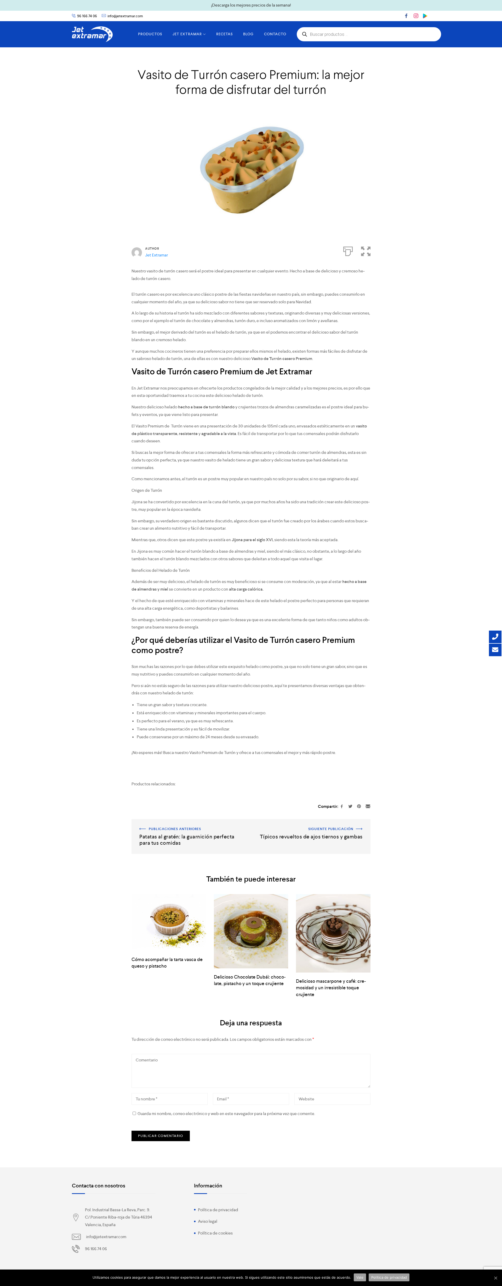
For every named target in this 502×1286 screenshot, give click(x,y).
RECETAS (224, 34)
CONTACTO (275, 34)
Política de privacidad (218, 1210)
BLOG (248, 34)
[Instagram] (416, 16)
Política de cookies (215, 1233)
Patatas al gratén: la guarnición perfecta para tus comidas (183, 822)
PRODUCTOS (150, 34)
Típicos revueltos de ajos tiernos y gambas (332, 822)
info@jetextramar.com (125, 16)
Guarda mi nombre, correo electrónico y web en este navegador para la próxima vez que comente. (226, 1113)
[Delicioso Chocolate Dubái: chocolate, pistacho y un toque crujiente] (251, 931)
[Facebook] (406, 16)
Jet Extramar (156, 255)
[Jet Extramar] (92, 34)
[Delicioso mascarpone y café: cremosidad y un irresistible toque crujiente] (333, 933)
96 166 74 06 (87, 16)
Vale (359, 1277)
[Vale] (495, 1278)
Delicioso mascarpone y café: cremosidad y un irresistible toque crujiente (331, 987)
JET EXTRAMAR (187, 34)
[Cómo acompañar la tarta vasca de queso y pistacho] (169, 922)
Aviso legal (207, 1221)
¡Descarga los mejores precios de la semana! (251, 5)
